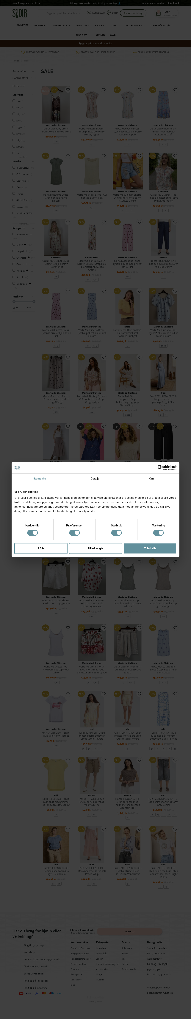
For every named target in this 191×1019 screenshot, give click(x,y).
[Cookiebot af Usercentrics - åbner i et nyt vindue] (160, 468)
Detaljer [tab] (95, 478)
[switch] (74, 533)
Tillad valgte (95, 548)
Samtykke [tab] (39, 478)
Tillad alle (150, 548)
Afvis (41, 548)
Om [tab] (151, 478)
